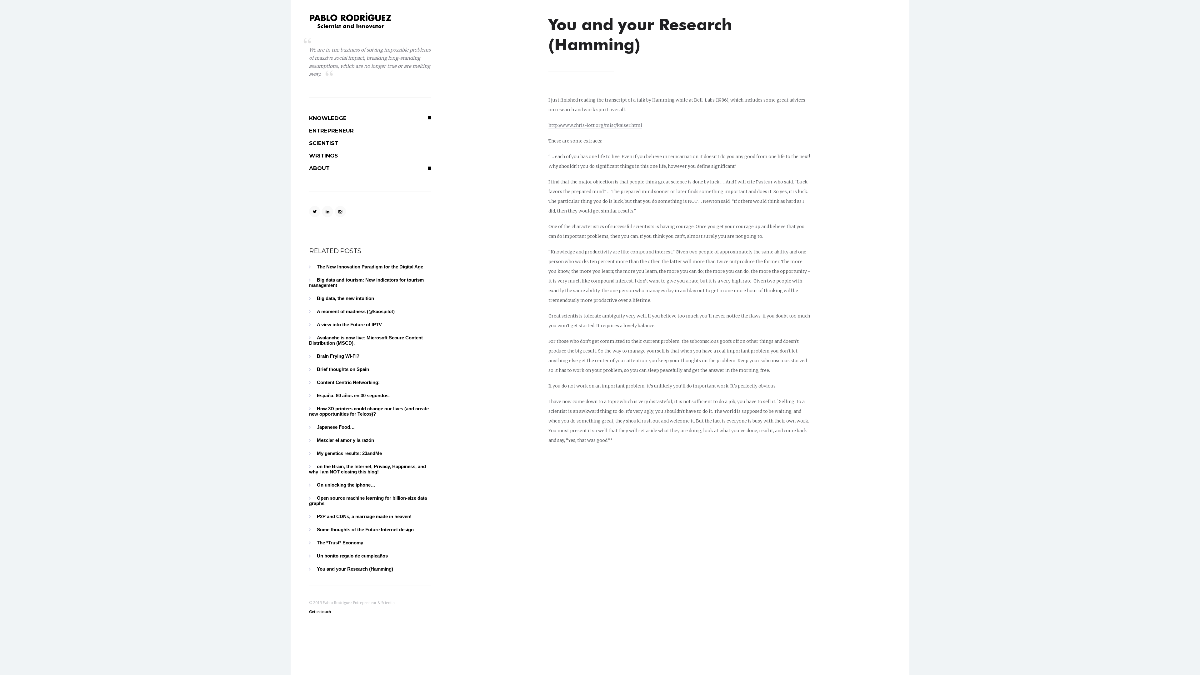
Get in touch (320, 611)
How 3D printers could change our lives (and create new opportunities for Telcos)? (369, 411)
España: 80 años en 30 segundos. (353, 395)
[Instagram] (340, 211)
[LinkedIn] (327, 211)
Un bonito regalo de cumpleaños (352, 555)
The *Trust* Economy (340, 542)
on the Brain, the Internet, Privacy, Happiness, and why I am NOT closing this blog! (367, 469)
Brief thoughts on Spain (343, 369)
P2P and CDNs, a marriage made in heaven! (364, 516)
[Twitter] (314, 211)
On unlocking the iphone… (346, 485)
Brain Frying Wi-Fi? (338, 356)
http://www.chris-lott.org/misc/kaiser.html (595, 125)
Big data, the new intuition (345, 298)
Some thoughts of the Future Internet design (365, 529)
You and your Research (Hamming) (355, 569)
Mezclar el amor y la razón (345, 440)
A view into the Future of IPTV (349, 324)
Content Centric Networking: (348, 382)
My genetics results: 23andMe (349, 453)
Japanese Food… (336, 427)
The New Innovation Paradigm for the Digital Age (370, 266)
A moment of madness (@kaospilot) (356, 311)
